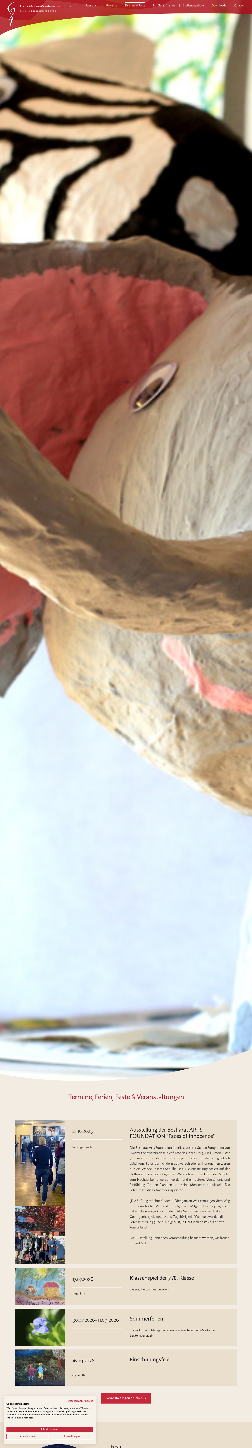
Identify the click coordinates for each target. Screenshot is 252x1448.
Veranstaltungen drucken (124, 1398)
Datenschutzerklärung (80, 1401)
